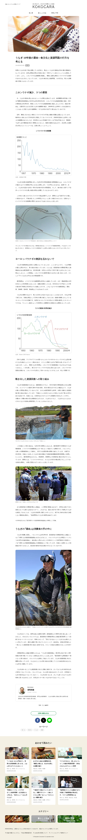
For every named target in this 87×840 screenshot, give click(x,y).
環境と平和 (54, 13)
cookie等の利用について (40, 833)
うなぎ (36, 730)
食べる (23, 730)
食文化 (30, 730)
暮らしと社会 (42, 13)
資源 (42, 730)
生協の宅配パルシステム (13, 833)
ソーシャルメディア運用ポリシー (59, 833)
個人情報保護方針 (27, 833)
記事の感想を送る (43, 713)
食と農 (31, 13)
